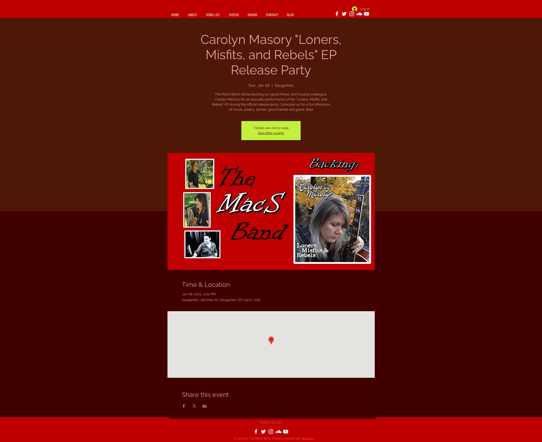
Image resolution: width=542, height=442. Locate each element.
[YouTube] (366, 14)
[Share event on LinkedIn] (205, 406)
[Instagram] (351, 14)
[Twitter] (263, 431)
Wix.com (308, 438)
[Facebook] (337, 14)
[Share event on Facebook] (184, 406)
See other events (271, 133)
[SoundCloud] (278, 431)
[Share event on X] (194, 406)
